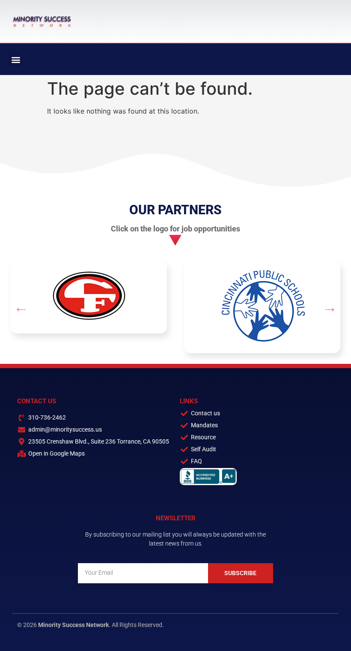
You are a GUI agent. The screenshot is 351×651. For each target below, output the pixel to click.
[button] (16, 59)
